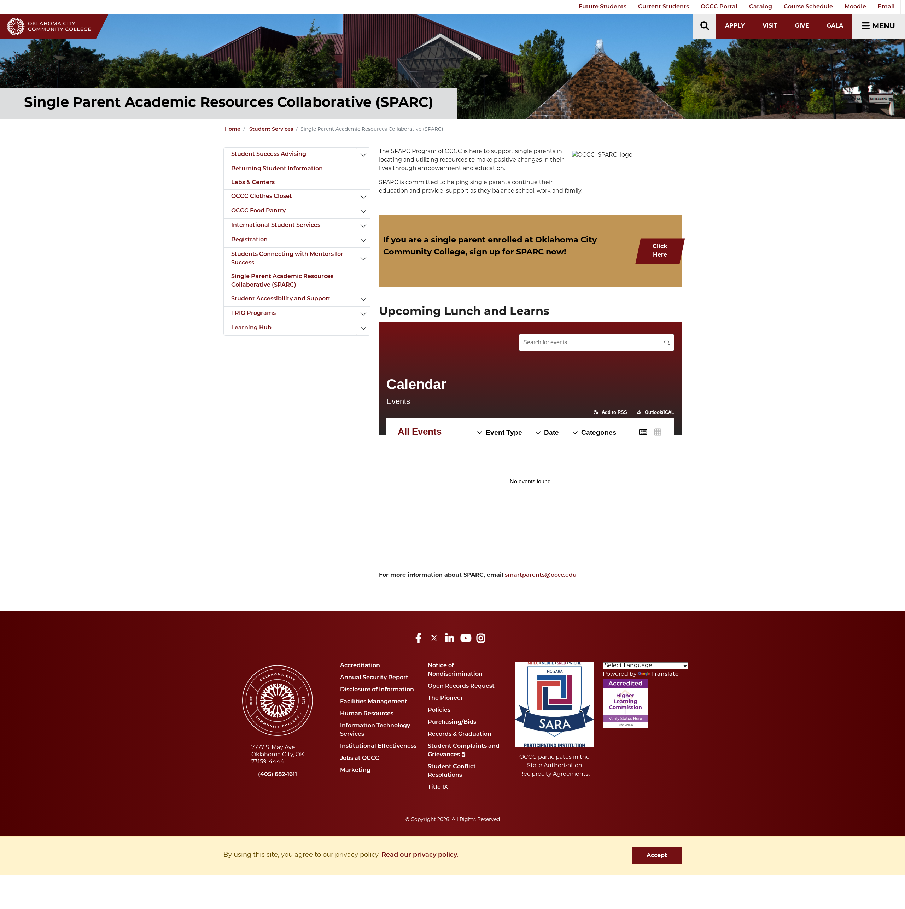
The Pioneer (445, 698)
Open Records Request (461, 686)
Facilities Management (373, 702)
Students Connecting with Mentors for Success (287, 259)
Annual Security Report (374, 678)
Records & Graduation (459, 734)
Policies (439, 710)
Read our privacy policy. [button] (419, 855)
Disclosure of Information (377, 690)
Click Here (660, 251)
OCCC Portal (719, 7)
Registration (249, 240)
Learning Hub (251, 328)
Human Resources (366, 714)
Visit (770, 26)
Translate (665, 674)
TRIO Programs (253, 313)
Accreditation (360, 666)
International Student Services (275, 225)
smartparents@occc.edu (541, 575)
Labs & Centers (253, 183)
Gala (835, 26)
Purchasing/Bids (452, 722)
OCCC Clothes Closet (261, 196)
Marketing (355, 770)
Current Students (663, 7)
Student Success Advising (268, 154)
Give (802, 26)
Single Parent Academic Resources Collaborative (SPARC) (282, 281)
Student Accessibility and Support (281, 299)
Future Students (602, 7)
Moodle (855, 7)
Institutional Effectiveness (378, 746)
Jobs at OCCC (359, 758)
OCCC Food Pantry (258, 211)
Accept (657, 855)
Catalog (760, 7)
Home (232, 129)
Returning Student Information (277, 169)
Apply (735, 26)
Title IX (438, 787)
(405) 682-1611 (277, 775)
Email (886, 7)
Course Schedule (808, 7)
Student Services (271, 129)
